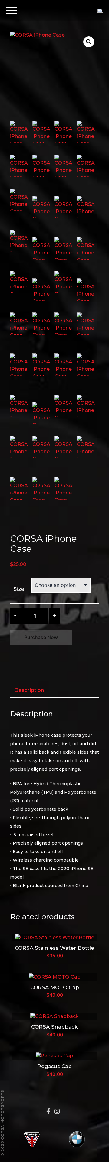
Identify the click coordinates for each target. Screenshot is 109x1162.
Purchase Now (41, 637)
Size (19, 589)
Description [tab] (29, 690)
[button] (88, 41)
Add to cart (54, 937)
